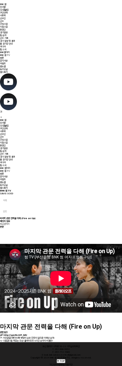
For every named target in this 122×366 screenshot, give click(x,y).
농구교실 (4, 69)
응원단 (3, 29)
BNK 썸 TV (5, 55)
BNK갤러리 (4, 52)
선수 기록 (4, 38)
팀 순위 (3, 35)
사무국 (3, 15)
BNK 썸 (3, 4)
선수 (2, 21)
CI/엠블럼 (4, 9)
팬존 (2, 58)
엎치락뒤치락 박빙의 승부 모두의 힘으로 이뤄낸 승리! (31, 337)
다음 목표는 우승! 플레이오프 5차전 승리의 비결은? (31, 340)
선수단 (3, 18)
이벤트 (3, 63)
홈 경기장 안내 (6, 43)
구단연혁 (4, 12)
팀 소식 (3, 49)
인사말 (3, 7)
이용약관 (69, 364)
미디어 (3, 46)
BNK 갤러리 (5, 168)
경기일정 (4, 32)
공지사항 (4, 60)
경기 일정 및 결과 (7, 41)
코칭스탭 (4, 24)
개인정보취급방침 (56, 364)
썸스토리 (4, 72)
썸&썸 (3, 66)
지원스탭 (4, 26)
